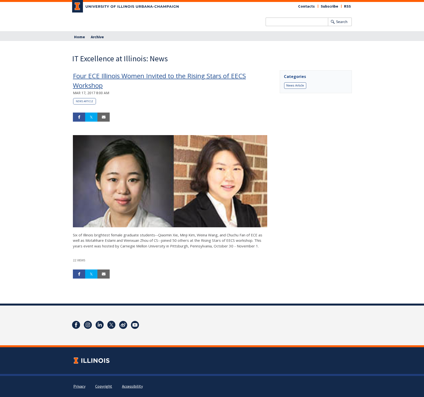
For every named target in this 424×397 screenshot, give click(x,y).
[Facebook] (76, 325)
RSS (347, 6)
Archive (97, 37)
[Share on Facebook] (79, 117)
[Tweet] (91, 117)
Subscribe (329, 6)
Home (79, 37)
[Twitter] (111, 325)
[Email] (103, 117)
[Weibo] (123, 325)
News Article (84, 101)
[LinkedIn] (99, 325)
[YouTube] (135, 325)
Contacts (306, 6)
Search (341, 22)
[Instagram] (87, 325)
